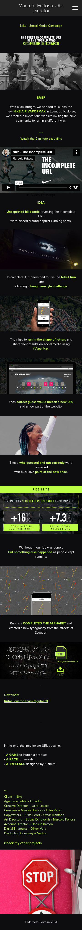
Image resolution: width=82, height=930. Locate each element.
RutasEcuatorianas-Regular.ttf (26, 701)
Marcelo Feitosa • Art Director (41, 8)
